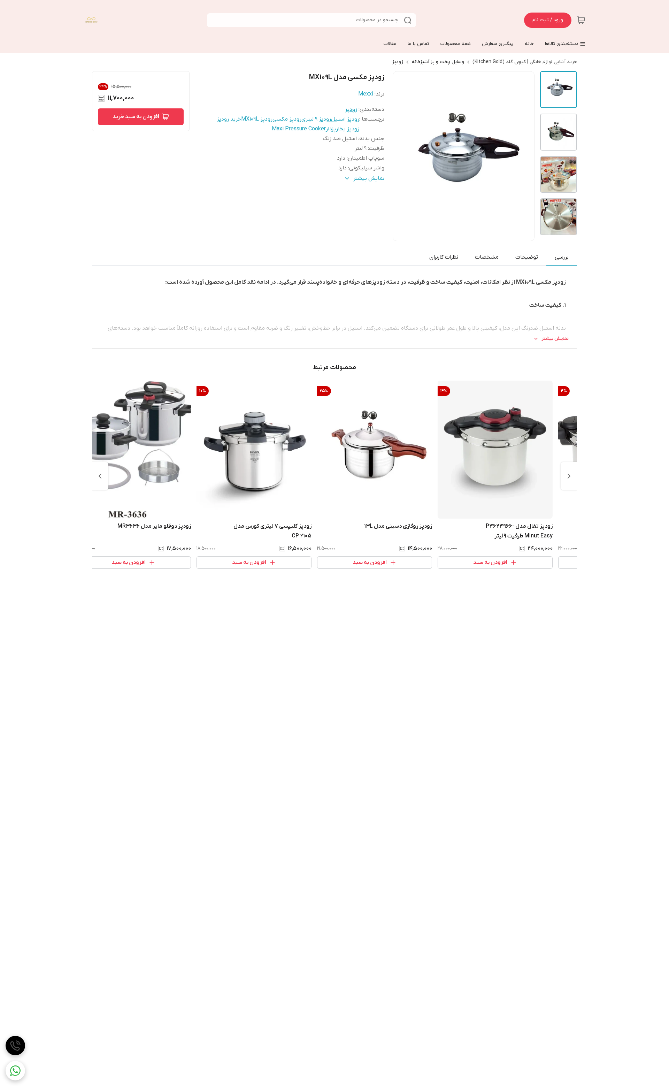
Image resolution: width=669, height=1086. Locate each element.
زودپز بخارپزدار (342, 128)
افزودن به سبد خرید (136, 116)
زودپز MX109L (256, 119)
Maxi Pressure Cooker (299, 128)
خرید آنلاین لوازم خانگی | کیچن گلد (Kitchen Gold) (524, 62)
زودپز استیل (345, 119)
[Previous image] (403, 156)
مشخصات (487, 257)
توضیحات (526, 257)
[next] (100, 476)
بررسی (562, 257)
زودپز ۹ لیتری (316, 119)
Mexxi (365, 94)
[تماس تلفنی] (15, 1045)
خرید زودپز (229, 119)
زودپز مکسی (286, 119)
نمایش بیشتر (555, 338)
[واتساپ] (15, 1070)
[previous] (569, 476)
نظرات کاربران (443, 257)
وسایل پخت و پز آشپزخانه (438, 62)
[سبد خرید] (581, 20)
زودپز (397, 62)
